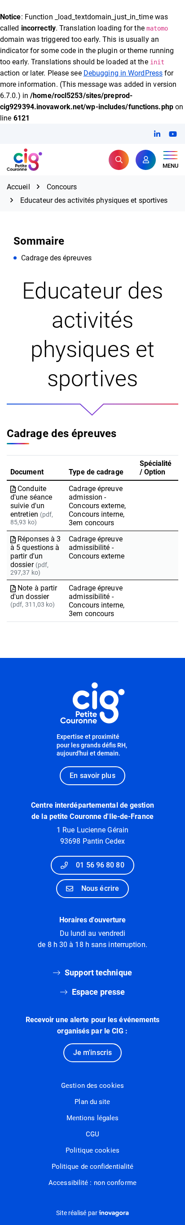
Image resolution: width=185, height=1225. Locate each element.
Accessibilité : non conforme (92, 1183)
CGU (92, 1134)
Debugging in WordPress (123, 73)
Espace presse (98, 992)
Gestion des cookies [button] (92, 1086)
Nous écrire (100, 888)
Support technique (98, 972)
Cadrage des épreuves (56, 258)
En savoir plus (92, 775)
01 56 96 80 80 (100, 865)
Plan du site (92, 1102)
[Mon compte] (146, 160)
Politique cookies (92, 1150)
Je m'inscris (92, 1052)
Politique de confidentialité (93, 1166)
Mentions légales (92, 1118)
